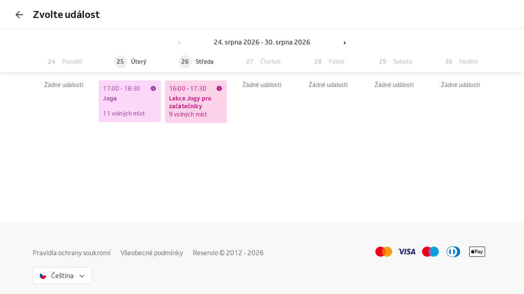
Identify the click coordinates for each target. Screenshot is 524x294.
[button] (179, 42)
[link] (153, 88)
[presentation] (19, 14)
